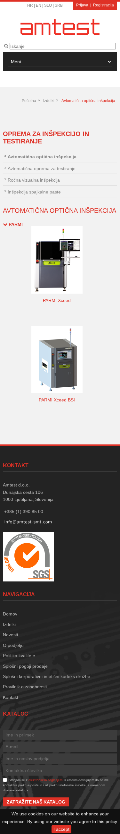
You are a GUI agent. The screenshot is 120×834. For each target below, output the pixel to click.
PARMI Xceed (57, 300)
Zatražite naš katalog (36, 801)
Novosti (10, 634)
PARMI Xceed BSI (57, 399)
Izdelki (48, 101)
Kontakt (10, 697)
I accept (61, 829)
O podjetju (13, 645)
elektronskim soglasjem (45, 780)
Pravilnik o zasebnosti (25, 686)
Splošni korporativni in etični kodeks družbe (46, 676)
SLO (48, 5)
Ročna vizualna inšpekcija (34, 180)
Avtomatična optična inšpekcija (88, 101)
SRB (59, 5)
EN (38, 5)
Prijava (82, 5)
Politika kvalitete (19, 655)
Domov (10, 613)
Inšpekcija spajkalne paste (34, 191)
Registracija (103, 5)
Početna (29, 101)
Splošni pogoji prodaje (25, 666)
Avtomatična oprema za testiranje (42, 168)
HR (30, 5)
